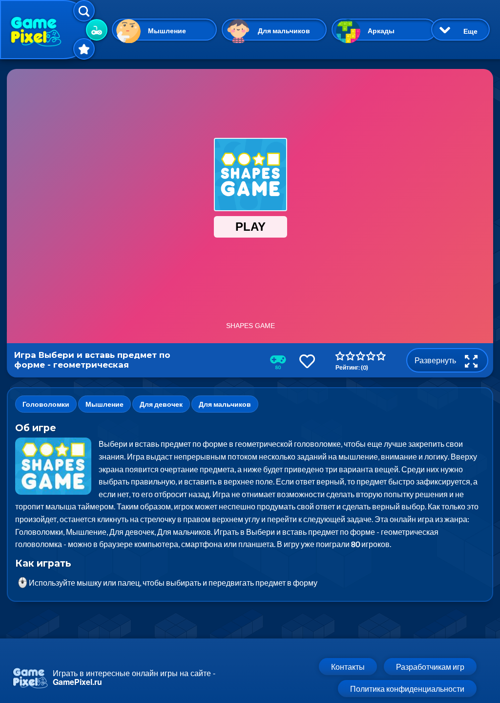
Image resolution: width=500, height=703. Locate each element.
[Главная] (46, 29)
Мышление (167, 30)
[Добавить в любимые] (307, 361)
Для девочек (161, 404)
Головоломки (45, 404)
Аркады (381, 30)
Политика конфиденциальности (407, 688)
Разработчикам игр (430, 666)
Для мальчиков (284, 30)
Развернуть (436, 360)
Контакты (348, 666)
